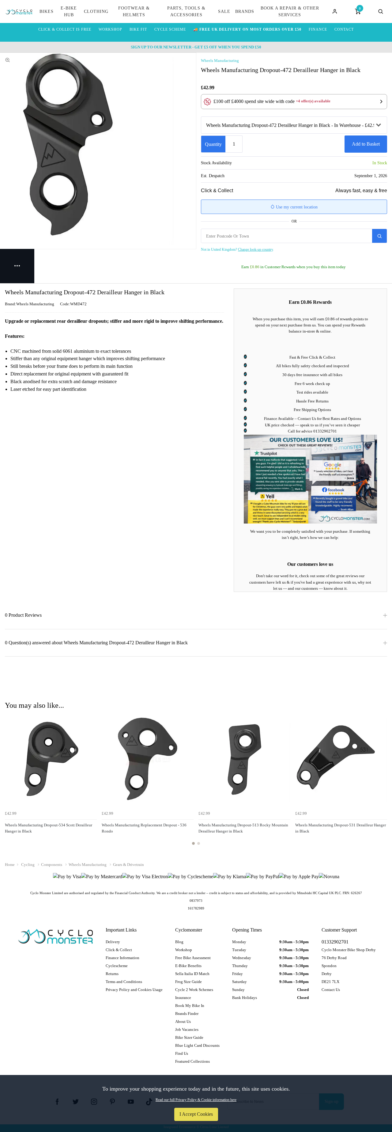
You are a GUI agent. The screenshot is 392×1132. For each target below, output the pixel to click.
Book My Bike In (189, 1005)
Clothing (96, 11)
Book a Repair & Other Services (290, 11)
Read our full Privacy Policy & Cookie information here (196, 1100)
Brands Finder (186, 1013)
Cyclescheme (117, 965)
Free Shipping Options (312, 409)
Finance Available (279, 418)
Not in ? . (237, 249)
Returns (112, 973)
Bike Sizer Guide (189, 1037)
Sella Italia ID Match (192, 973)
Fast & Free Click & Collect (312, 357)
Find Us (181, 1053)
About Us (183, 1021)
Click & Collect (119, 949)
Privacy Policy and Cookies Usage (134, 989)
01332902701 (325, 431)
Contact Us (331, 989)
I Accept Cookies (196, 1114)
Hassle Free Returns (312, 401)
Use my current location (296, 207)
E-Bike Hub (69, 11)
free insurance (307, 374)
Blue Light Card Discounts (197, 1045)
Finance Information (122, 957)
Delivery (113, 942)
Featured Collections (192, 1061)
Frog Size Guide (188, 981)
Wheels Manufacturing (220, 60)
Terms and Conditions (124, 981)
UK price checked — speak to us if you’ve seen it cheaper (312, 425)
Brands (244, 11)
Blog (179, 942)
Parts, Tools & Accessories (186, 11)
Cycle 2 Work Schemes (194, 989)
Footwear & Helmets (134, 11)
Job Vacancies (186, 1029)
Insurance (183, 997)
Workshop (183, 949)
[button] (294, 101)
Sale (224, 11)
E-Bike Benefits (188, 965)
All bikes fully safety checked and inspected (312, 366)
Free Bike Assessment (193, 957)
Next (381, 782)
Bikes (47, 11)
